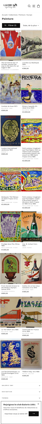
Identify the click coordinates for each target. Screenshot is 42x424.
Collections (13, 15)
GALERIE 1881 (7, 385)
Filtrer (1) (12, 25)
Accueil (4, 15)
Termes (5, 398)
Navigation (7, 391)
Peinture (22, 15)
